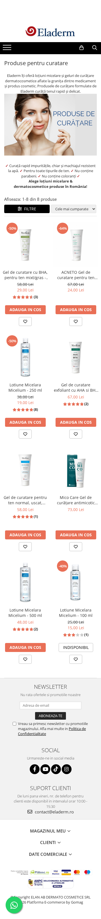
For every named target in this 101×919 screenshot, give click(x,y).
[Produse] (8, 49)
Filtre (29, 208)
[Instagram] (67, 769)
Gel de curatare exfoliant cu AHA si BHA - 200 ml (76, 387)
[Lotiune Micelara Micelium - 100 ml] (75, 582)
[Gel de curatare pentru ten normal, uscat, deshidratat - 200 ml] (25, 469)
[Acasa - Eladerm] (50, 32)
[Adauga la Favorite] (25, 321)
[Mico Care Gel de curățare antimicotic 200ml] (75, 469)
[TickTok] (56, 769)
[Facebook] (35, 769)
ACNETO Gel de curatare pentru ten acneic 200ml (76, 275)
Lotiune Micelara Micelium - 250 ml (25, 387)
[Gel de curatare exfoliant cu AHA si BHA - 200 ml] (75, 356)
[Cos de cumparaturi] (81, 47)
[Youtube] (45, 769)
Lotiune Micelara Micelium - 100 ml (76, 612)
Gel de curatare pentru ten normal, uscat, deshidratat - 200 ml (25, 500)
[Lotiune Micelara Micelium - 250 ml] (25, 356)
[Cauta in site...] (94, 47)
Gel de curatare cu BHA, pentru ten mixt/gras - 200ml (25, 275)
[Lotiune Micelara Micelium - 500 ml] (25, 582)
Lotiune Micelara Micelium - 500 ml (25, 612)
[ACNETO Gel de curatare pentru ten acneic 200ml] (75, 244)
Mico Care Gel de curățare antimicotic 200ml (76, 500)
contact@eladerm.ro (54, 812)
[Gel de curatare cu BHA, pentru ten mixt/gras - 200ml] (25, 244)
